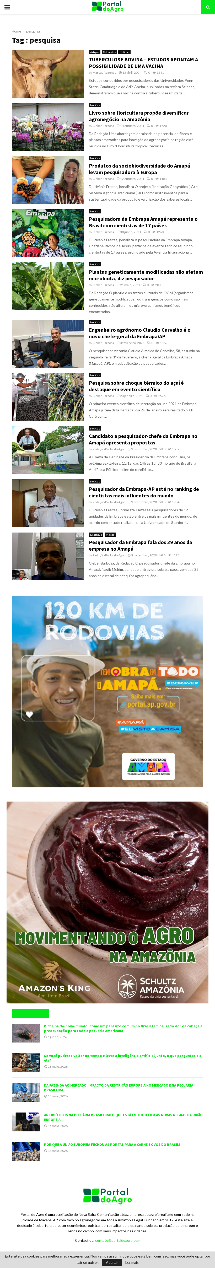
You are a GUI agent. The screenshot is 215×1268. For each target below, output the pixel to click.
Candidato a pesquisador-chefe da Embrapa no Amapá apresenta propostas (143, 439)
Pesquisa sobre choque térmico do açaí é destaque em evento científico (136, 386)
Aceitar (112, 1262)
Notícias (124, 51)
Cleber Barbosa (103, 126)
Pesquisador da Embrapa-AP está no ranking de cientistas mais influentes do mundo (144, 492)
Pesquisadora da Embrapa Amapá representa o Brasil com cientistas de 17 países (143, 222)
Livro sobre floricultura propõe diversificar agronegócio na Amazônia (139, 115)
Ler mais (132, 1262)
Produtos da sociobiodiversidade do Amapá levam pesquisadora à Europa (139, 168)
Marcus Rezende (104, 72)
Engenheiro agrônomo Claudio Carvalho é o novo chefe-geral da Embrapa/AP (140, 333)
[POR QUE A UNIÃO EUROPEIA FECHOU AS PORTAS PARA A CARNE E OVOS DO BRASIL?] (26, 1151)
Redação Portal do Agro (109, 449)
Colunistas (109, 51)
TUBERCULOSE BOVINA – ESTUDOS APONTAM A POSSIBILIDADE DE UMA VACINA (143, 62)
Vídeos (110, 534)
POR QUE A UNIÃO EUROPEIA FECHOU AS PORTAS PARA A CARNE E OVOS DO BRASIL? (112, 1144)
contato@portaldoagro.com (117, 1240)
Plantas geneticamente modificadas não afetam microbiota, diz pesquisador (146, 275)
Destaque (96, 534)
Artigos (94, 51)
